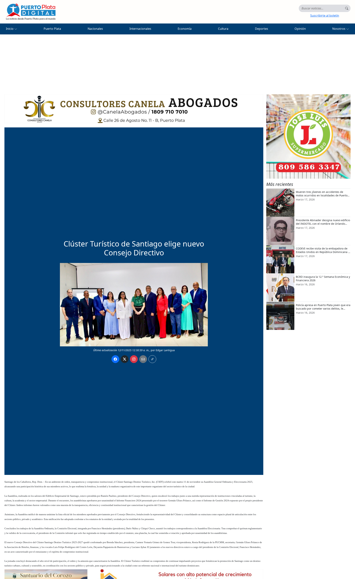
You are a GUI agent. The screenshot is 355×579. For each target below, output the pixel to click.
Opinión (300, 29)
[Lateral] (308, 136)
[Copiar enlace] (152, 359)
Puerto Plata (52, 29)
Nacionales (95, 29)
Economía (185, 29)
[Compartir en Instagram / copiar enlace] (134, 359)
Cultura (223, 29)
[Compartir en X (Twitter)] (125, 359)
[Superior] (133, 108)
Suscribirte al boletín (324, 15)
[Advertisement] (177, 62)
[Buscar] (347, 8)
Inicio (10, 29)
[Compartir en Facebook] (115, 359)
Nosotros (339, 29)
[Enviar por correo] (143, 359)
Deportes (261, 29)
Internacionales (140, 29)
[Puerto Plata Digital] (30, 11)
